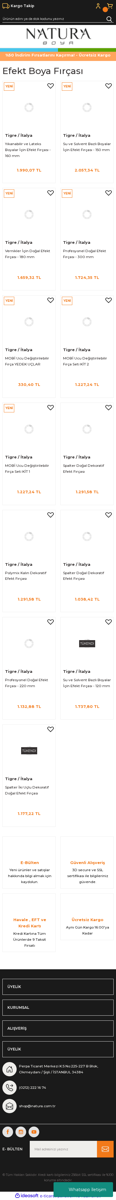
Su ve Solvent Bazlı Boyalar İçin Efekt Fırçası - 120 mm (87, 683)
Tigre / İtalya (18, 135)
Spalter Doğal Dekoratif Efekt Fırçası (83, 468)
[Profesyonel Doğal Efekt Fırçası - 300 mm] (87, 214)
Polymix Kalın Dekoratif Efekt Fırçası (25, 576)
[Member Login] (98, 6)
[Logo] (58, 36)
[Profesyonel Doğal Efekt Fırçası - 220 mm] (29, 643)
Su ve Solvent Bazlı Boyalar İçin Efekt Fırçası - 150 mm (87, 147)
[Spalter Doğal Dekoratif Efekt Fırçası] (87, 429)
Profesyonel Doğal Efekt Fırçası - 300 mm (84, 254)
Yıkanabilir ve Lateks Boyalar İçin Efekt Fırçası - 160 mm (28, 150)
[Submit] (105, 1149)
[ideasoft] (27, 1196)
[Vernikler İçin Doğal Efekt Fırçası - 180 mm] (29, 214)
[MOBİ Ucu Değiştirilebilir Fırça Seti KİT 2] (87, 322)
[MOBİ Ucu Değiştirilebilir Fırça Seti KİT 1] (29, 429)
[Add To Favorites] (50, 85)
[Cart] (110, 6)
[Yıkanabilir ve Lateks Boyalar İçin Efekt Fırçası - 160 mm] (29, 107)
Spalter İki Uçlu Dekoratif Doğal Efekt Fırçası (27, 790)
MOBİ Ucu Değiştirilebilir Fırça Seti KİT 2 (85, 361)
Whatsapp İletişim (87, 1189)
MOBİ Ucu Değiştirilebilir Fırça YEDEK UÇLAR (27, 361)
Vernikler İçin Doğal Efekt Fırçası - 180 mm (27, 254)
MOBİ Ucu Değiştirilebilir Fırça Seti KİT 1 (27, 468)
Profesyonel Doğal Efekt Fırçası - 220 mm (26, 683)
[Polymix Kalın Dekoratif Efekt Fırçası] (29, 536)
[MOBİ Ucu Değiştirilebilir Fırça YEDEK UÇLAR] (29, 322)
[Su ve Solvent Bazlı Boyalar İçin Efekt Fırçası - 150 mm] (87, 107)
